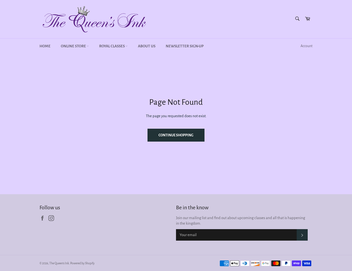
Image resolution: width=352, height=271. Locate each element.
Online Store (74, 46)
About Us (146, 46)
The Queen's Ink (59, 263)
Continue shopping (176, 135)
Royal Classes (112, 46)
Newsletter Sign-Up (185, 46)
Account (306, 46)
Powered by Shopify (82, 263)
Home (45, 46)
